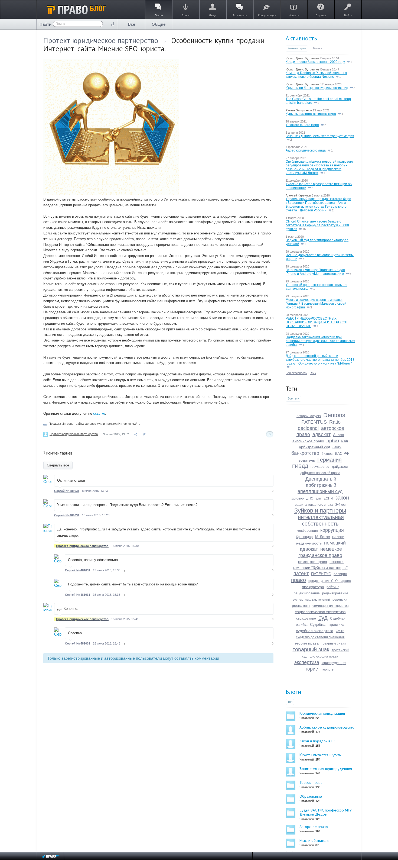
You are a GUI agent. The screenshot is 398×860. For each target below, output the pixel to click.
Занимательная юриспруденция (325, 768)
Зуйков (340, 505)
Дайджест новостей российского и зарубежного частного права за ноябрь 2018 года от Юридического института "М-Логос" (320, 359)
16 (304, 229)
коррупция (332, 530)
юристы (328, 669)
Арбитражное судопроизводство (326, 727)
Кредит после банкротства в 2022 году (315, 62)
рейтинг (333, 587)
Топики (317, 48)
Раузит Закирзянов (299, 110)
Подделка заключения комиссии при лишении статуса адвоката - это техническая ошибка (320, 341)
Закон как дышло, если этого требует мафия (320, 136)
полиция (340, 574)
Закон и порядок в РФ (318, 741)
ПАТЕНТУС (321, 574)
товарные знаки (333, 643)
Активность (301, 38)
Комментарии (297, 48)
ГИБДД (300, 466)
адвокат (321, 434)
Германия (329, 460)
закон (342, 498)
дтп (318, 498)
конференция (307, 531)
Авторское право (313, 826)
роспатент (301, 605)
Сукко (340, 631)
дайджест (340, 466)
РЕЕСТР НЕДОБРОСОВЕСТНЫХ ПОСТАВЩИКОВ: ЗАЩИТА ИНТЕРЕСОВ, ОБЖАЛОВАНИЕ (317, 322)
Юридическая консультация (322, 713)
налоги (338, 536)
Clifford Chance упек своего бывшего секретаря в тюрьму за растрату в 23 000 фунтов (317, 225)
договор (298, 498)
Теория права (310, 782)
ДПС (309, 498)
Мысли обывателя (314, 840)
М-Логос (322, 536)
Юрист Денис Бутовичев (302, 58)
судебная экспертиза (314, 631)
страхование (306, 618)
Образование (310, 796)
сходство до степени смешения (320, 637)
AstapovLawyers (308, 416)
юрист (313, 669)
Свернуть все (58, 465)
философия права (324, 656)
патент (301, 573)
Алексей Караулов (298, 195)
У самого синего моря (302, 125)
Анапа (338, 435)
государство (320, 467)
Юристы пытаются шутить (320, 754)
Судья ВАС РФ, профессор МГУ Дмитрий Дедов (325, 812)
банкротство (305, 453)
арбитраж (337, 440)
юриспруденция (334, 663)
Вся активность (296, 373)
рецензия (339, 599)
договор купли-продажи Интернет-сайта (112, 423)
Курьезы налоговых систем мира (311, 114)
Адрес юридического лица (306, 150)
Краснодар (304, 537)
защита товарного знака (314, 505)
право (298, 580)
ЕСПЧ (328, 498)
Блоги (293, 691)
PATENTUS (314, 422)
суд (323, 617)
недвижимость (309, 543)
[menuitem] (131, 24)
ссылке (99, 413)
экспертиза (306, 662)
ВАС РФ (342, 453)
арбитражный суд (314, 447)
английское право (308, 441)
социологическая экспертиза (320, 612)
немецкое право (312, 561)
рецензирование (307, 593)
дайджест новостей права (320, 473)
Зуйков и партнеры (320, 510)
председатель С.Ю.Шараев (329, 581)
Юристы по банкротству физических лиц (317, 88)
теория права (307, 643)
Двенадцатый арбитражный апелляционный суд (320, 485)
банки (336, 447)
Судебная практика (327, 624)
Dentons (334, 415)
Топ (290, 701)
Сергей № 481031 (66, 490)
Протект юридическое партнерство (100, 40)
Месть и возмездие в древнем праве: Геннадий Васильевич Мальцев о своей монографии (316, 303)
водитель (307, 460)
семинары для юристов (330, 606)
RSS (313, 373)
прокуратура (313, 587)
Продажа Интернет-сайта (66, 423)
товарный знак (311, 649)
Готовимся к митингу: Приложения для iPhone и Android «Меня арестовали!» (315, 272)
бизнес (327, 454)
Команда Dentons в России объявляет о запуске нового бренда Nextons (316, 75)
